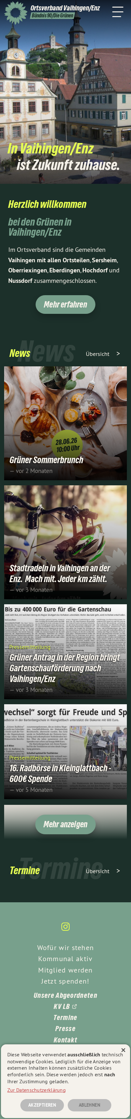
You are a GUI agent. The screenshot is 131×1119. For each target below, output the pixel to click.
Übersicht (98, 353)
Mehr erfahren (65, 304)
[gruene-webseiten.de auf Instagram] (65, 930)
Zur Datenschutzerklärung (36, 1090)
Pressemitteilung (30, 646)
